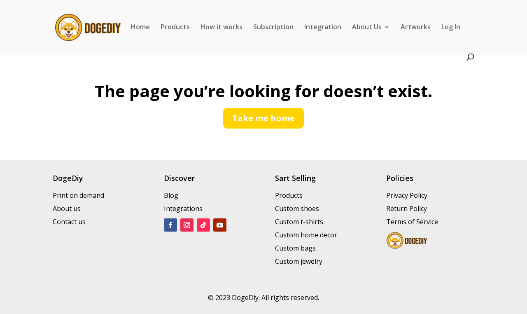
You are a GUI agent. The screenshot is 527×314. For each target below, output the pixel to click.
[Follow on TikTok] (203, 225)
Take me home (263, 118)
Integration (322, 27)
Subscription (273, 27)
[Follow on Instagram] (187, 225)
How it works (222, 27)
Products (175, 27)
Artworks (416, 27)
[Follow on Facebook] (170, 225)
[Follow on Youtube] (219, 225)
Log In (450, 27)
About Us (367, 27)
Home (140, 27)
